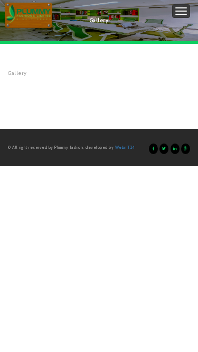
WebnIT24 (125, 147)
